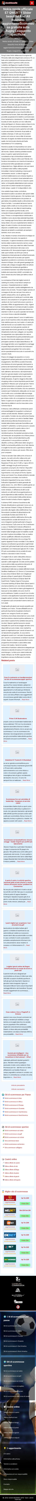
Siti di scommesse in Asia (13, 1098)
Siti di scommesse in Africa (13, 1102)
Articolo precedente (18, 1085)
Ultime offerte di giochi (11, 1176)
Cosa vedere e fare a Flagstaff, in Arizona (18, 1013)
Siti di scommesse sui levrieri (13, 1391)
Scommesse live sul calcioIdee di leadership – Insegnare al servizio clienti (18, 801)
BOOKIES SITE (18, 1498)
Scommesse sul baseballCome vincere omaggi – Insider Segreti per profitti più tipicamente (18, 842)
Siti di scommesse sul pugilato (14, 1386)
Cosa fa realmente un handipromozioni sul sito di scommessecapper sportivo (18, 678)
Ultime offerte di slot (11, 1166)
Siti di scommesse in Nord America (16, 1115)
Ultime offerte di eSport (11, 1438)
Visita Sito (25, 1203)
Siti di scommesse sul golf (13, 1134)
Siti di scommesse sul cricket (14, 1137)
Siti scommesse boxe (11, 1141)
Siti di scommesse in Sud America (15, 1112)
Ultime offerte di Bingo (11, 1169)
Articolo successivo (18, 1089)
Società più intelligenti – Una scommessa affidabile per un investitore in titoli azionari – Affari (18, 1055)
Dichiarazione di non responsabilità (15, 1474)
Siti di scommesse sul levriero (14, 1144)
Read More (25, 699)
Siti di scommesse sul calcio (13, 1130)
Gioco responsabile (10, 1479)
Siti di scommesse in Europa (13, 1105)
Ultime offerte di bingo (11, 1422)
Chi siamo (7, 1454)
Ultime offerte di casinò (12, 1163)
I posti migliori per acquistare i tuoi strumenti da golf (18, 924)
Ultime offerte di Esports (12, 1180)
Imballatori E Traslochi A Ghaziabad (18, 760)
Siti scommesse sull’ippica (13, 1147)
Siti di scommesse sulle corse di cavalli (17, 1396)
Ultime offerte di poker (11, 1173)
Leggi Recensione (10, 1202)
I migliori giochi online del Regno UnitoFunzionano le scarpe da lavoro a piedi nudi (18, 968)
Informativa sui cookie (11, 1469)
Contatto (7, 1484)
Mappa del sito (9, 1489)
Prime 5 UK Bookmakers (18, 718)
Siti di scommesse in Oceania (14, 1108)
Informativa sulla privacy (12, 1459)
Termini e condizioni (10, 1464)
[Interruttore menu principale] (32, 3)
